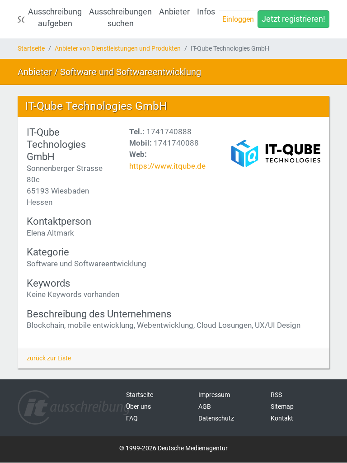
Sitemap (282, 406)
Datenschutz (216, 418)
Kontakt (282, 418)
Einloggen (238, 19)
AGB (204, 406)
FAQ (132, 418)
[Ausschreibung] (21, 19)
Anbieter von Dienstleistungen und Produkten (118, 48)
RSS (276, 394)
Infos (206, 11)
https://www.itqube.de (167, 165)
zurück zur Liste (49, 358)
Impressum (214, 394)
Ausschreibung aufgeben (55, 17)
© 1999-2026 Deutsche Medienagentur (173, 448)
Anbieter (174, 11)
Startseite (31, 48)
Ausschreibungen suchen (120, 17)
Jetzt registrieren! (293, 19)
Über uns (138, 406)
